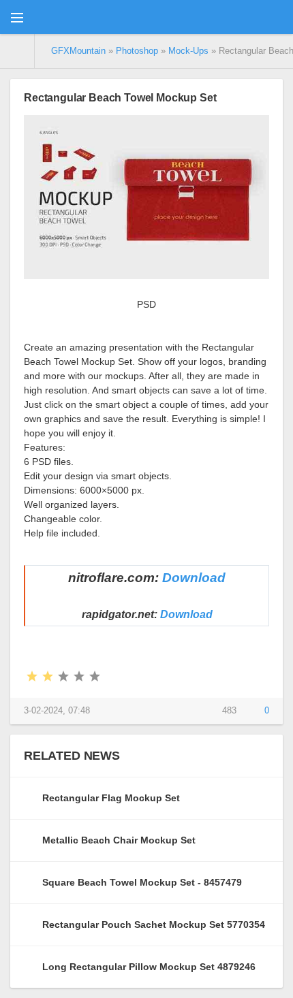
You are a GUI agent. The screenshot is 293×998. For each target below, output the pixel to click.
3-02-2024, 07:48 (57, 710)
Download (194, 577)
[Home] (17, 51)
